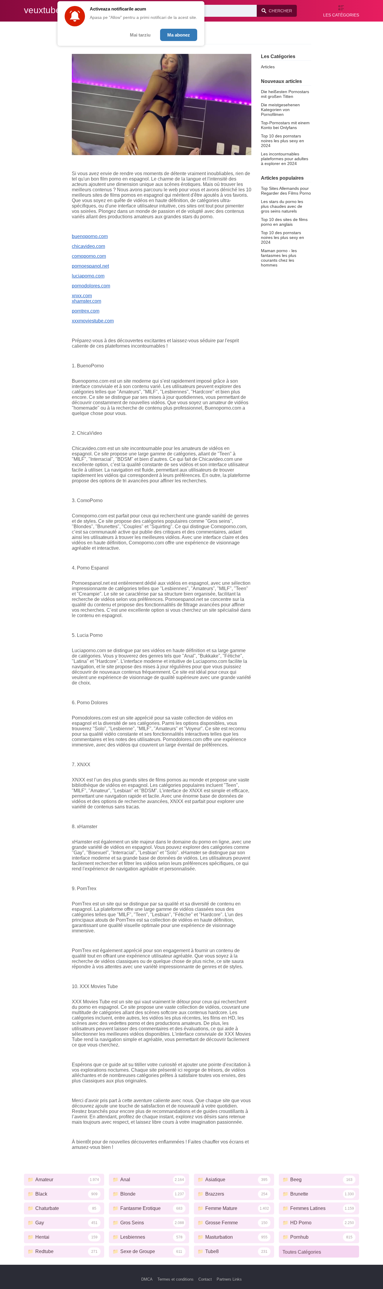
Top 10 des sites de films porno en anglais (284, 222)
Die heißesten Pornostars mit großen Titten (285, 94)
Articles (268, 66)
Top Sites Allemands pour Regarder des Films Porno (286, 191)
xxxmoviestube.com (93, 320)
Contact (205, 1279)
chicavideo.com (88, 246)
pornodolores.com (91, 285)
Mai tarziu (140, 34)
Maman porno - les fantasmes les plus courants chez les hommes (279, 257)
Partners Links (229, 1279)
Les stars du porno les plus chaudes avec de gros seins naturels (282, 206)
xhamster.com (86, 301)
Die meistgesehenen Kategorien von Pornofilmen (280, 109)
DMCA (147, 1279)
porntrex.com (85, 310)
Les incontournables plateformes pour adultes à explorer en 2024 (284, 159)
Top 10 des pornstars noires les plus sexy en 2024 (282, 141)
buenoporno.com (90, 236)
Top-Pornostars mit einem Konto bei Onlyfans (285, 125)
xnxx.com (82, 295)
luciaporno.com (88, 275)
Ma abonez (178, 34)
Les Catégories (341, 15)
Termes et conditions (175, 1279)
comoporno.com (89, 256)
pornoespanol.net (90, 266)
